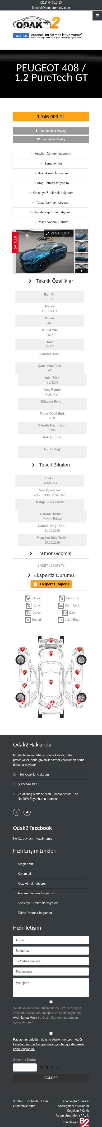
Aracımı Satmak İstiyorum (36, 893)
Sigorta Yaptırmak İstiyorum (53, 212)
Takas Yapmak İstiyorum (53, 202)
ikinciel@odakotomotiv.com (51, 8)
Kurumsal (24, 874)
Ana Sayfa (69, 1101)
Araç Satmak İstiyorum (53, 183)
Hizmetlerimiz (53, 163)
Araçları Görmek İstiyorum (53, 153)
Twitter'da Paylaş (53, 139)
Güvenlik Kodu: (24, 1060)
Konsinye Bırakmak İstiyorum (53, 193)
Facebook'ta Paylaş (52, 131)
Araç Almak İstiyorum (53, 173)
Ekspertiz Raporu (54, 584)
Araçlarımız (26, 864)
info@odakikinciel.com (33, 774)
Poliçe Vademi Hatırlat (53, 222)
